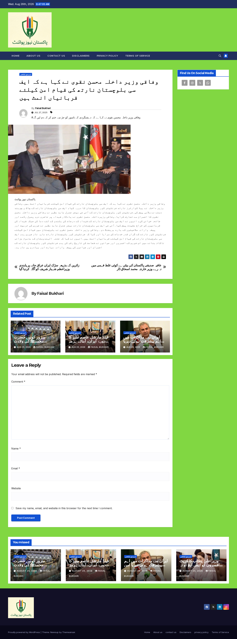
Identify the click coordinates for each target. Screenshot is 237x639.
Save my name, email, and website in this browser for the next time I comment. (63, 508)
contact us (56, 55)
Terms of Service (137, 55)
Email (15, 468)
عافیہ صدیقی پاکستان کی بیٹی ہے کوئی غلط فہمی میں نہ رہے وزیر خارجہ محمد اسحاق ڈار (126, 267)
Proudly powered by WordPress (24, 632)
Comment (18, 381)
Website (16, 488)
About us (33, 55)
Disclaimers (81, 55)
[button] (220, 55)
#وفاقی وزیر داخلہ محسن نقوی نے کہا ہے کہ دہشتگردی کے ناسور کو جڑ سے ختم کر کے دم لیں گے (85, 117)
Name (16, 448)
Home (15, 55)
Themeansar (68, 632)
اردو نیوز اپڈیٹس (25, 74)
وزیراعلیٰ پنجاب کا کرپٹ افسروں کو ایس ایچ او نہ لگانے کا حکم (199, 564)
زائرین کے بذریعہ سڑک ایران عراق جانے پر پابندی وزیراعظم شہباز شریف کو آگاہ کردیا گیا (49, 267)
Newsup (54, 632)
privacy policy (107, 55)
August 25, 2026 (27, 571)
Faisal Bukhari (43, 108)
